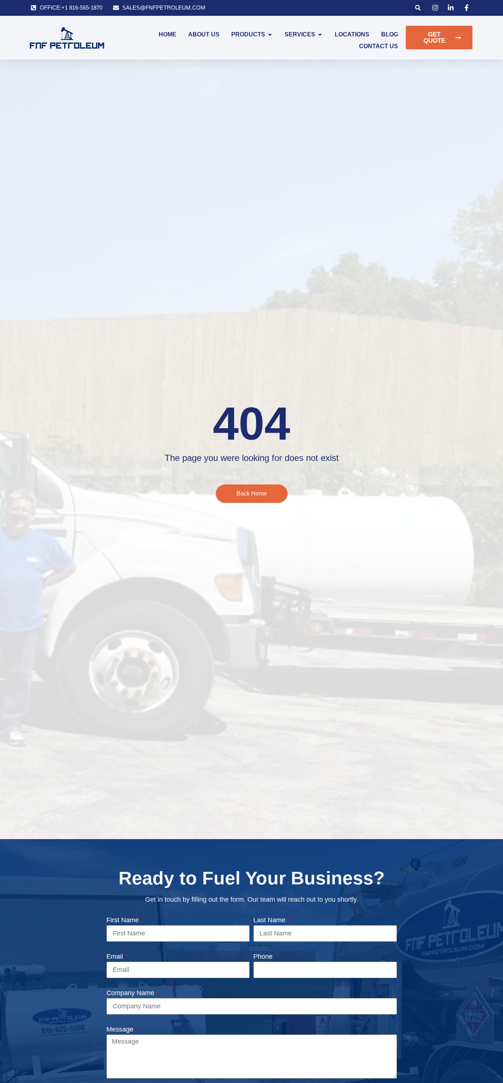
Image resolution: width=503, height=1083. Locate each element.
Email (115, 956)
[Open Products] (270, 35)
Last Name (270, 920)
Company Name (131, 993)
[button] (418, 8)
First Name (123, 920)
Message (120, 1029)
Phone (263, 956)
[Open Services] (320, 35)
